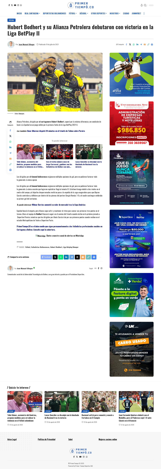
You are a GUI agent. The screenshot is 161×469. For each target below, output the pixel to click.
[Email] (144, 44)
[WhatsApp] (21, 5)
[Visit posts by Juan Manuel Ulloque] (10, 44)
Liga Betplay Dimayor (70, 247)
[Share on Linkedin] (137, 44)
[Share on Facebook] (126, 44)
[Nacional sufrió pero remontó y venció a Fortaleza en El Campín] (99, 401)
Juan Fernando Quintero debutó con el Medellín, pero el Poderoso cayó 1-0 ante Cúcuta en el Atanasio (135, 418)
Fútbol (11, 20)
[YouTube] (15, 5)
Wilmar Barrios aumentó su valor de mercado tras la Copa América (58, 204)
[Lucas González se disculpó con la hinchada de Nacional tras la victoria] (62, 401)
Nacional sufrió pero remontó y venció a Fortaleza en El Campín (98, 416)
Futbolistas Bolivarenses (40, 247)
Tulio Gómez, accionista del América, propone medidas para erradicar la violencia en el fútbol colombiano (30, 164)
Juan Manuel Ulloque (26, 44)
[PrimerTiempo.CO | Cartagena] (80, 5)
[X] (11, 5)
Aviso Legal (12, 439)
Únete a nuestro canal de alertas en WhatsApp (65, 235)
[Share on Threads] (77, 257)
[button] (145, 5)
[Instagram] (18, 5)
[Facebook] (9, 5)
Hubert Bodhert (56, 247)
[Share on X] (130, 44)
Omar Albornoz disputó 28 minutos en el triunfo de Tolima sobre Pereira (56, 131)
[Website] (95, 268)
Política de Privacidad (46, 439)
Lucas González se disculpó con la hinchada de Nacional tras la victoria (88, 164)
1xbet (70, 439)
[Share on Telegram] (141, 44)
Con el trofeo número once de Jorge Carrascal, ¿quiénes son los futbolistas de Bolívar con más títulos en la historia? (59, 164)
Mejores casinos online (108, 439)
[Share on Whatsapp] (133, 44)
